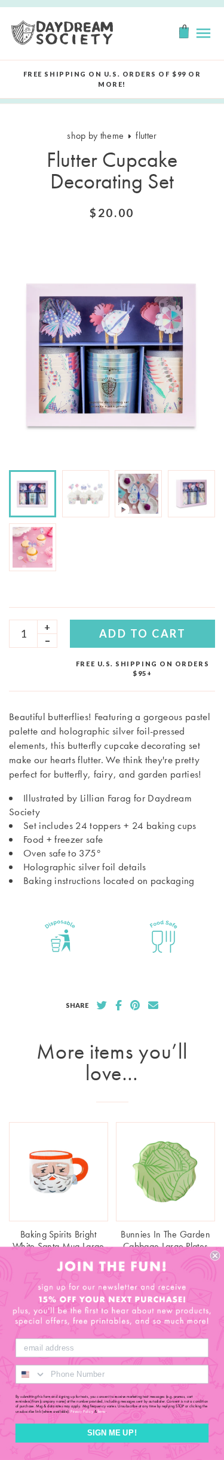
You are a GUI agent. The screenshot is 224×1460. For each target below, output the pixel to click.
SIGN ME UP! (112, 1433)
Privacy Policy (81, 1411)
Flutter (146, 135)
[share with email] (153, 1005)
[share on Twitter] (102, 1005)
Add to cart (142, 633)
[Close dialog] (215, 1256)
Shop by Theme (95, 135)
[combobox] (31, 1374)
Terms (101, 1411)
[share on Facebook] (118, 1005)
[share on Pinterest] (135, 1005)
